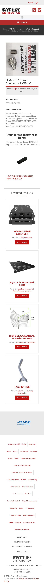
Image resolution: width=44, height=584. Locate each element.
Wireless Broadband (22, 529)
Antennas (19, 342)
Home (5, 29)
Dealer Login (33, 2)
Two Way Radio (15, 515)
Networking (32, 479)
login (15, 89)
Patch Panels (15, 487)
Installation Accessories (22, 465)
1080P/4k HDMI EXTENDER (22, 232)
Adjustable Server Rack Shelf (22, 283)
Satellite (21, 391)
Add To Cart (22, 242)
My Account (17, 547)
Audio (9, 451)
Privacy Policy (24, 579)
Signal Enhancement (29, 501)
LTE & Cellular (29, 342)
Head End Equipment (25, 289)
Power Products (27, 487)
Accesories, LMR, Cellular (17, 444)
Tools (21, 508)
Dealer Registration (22, 542)
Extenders (28, 238)
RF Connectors (16, 29)
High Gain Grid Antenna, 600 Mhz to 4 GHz (22, 337)
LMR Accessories (13, 479)
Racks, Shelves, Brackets (22, 291)
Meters (23, 479)
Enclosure (33, 451)
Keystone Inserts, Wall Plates (22, 472)
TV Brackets (29, 508)
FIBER (10, 458)
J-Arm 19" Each (22, 386)
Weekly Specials (15, 522)
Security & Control (13, 501)
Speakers (13, 508)
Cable (15, 451)
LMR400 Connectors (33, 29)
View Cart (28, 547)
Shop (25, 537)
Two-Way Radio (28, 515)
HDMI (21, 238)
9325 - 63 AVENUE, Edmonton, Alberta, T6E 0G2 (24, 566)
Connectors (24, 451)
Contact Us (22, 552)
